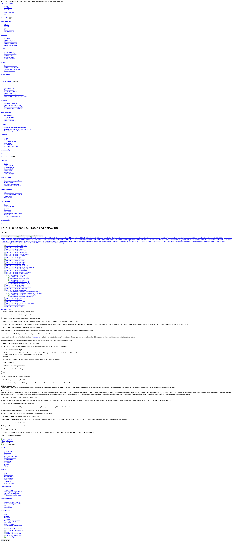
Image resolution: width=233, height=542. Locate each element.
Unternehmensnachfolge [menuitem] (11, 146)
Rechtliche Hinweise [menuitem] (10, 458)
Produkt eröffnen (9, 12)
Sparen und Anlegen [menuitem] (6, 112)
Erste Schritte (202, 238)
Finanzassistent (122, 238)
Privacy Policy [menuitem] (8, 459)
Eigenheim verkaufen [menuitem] (10, 45)
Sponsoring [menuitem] (7, 172)
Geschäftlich (8, 8)
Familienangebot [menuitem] (9, 31)
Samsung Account (37, 337)
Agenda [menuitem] (6, 208)
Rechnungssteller (62, 241)
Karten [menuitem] (6, 28)
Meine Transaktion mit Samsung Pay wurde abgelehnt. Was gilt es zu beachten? (26, 410)
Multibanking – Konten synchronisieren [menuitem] (15, 96)
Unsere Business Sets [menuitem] (10, 91)
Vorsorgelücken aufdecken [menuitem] (12, 69)
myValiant (12, 241)
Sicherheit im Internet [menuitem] (10, 456)
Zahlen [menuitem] (2, 84)
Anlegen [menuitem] (3, 48)
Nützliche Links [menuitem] (5, 447)
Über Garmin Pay (51, 239)
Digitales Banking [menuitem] (5, 74)
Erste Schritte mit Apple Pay (29, 238)
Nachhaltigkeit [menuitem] (8, 169)
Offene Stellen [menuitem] (8, 182)
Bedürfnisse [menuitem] (4, 134)
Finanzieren (188, 238)
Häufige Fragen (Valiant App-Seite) (144, 239)
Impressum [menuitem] (7, 461)
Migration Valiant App (180, 239)
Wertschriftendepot (150, 238)
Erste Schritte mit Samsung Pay (84, 241)
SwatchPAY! (5, 241)
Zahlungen (159, 238)
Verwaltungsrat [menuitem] (8, 165)
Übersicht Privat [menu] (5, 17)
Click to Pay (82, 238)
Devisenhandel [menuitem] (8, 144)
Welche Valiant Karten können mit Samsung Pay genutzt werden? (22, 318)
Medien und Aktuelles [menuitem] (6, 189)
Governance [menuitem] (7, 210)
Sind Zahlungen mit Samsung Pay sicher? (15, 380)
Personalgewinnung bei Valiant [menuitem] (13, 181)
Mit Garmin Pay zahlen (39, 239)
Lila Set (53, 243)
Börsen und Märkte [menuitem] (9, 58)
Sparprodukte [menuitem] (8, 115)
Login (6, 14)
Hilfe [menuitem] (5, 454)
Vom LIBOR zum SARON (32, 243)
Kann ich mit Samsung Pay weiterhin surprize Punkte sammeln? (21, 343)
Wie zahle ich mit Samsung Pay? (12, 350)
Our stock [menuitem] (7, 215)
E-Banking (108, 238)
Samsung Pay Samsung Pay (9, 236)
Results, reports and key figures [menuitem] (13, 213)
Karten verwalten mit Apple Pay (46, 238)
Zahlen (48, 243)
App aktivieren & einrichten (217, 241)
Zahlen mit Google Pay (107, 239)
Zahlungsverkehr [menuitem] (9, 30)
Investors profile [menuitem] (9, 206)
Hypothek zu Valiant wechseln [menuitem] (13, 108)
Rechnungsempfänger (178, 238)
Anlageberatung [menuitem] (9, 52)
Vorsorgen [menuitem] (3, 62)
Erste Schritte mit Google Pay (72, 239)
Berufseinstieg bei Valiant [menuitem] (11, 184)
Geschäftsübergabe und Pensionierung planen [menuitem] (17, 129)
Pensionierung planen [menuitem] (10, 66)
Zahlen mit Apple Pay (62, 238)
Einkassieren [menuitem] (8, 93)
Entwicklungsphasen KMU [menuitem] (12, 131)
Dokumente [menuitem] (7, 462)
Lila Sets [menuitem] (6, 25)
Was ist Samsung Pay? (9, 429)
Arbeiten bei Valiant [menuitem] (6, 177)
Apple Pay (17, 238)
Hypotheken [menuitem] (7, 38)
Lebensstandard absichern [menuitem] (11, 67)
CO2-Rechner (90, 238)
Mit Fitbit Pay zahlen (222, 238)
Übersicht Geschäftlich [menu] (7, 81)
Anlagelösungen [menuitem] (9, 117)
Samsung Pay (228, 239)
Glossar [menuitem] (6, 464)
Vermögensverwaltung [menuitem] (10, 54)
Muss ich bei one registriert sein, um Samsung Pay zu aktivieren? (21, 397)
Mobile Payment (192, 239)
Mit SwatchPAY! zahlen (174, 241)
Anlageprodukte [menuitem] (9, 57)
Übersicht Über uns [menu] (6, 156)
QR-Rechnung (33, 241)
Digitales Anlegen (100, 238)
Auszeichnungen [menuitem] (9, 173)
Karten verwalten (211, 238)
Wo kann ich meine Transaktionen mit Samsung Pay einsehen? (21, 416)
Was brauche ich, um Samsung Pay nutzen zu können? (18, 403)
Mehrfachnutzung (6, 243)
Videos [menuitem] (6, 466)
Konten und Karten (133, 238)
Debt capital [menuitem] (7, 211)
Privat (6, 6)
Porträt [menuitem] (6, 164)
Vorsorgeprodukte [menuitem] (9, 71)
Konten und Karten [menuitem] (6, 21)
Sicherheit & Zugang (17, 243)
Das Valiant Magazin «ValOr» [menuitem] (13, 194)
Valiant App (199, 241)
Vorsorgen (43, 243)
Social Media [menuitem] (8, 197)
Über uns (7, 9)
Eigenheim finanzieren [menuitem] (10, 42)
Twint (194, 241)
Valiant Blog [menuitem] (8, 196)
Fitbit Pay (195, 238)
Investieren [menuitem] (7, 143)
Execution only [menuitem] (8, 55)
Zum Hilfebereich (6, 309)
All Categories (5, 238)
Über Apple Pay (74, 238)
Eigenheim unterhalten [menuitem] (10, 43)
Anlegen (11, 238)
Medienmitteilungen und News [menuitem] (13, 193)
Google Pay (60, 239)
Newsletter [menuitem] (7, 453)
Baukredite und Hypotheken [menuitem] (12, 105)
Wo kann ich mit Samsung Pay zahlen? (14, 366)
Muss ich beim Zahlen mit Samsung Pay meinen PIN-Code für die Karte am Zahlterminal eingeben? (31, 359)
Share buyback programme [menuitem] (12, 216)
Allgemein (115, 238)
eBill (164, 238)
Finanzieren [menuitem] (4, 35)
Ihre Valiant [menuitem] (4, 160)
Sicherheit (142, 238)
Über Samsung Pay (135, 241)
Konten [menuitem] (6, 26)
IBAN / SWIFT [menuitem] (8, 451)
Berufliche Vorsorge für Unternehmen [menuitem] (15, 127)
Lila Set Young (59, 243)
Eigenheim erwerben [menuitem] (10, 40)
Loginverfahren (169, 239)
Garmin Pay (10, 239)
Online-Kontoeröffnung (22, 241)
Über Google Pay (119, 239)
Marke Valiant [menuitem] (8, 170)
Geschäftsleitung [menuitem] (9, 167)
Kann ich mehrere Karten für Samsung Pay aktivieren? (18, 311)
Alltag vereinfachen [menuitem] (10, 141)
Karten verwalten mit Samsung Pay (104, 241)
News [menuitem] (6, 205)
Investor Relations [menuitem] (5, 201)
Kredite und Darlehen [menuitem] (10, 103)
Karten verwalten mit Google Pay (91, 239)
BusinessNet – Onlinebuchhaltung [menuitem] (14, 95)
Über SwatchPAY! (186, 241)
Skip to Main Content (7, 3)
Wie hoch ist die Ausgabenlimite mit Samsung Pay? (17, 423)
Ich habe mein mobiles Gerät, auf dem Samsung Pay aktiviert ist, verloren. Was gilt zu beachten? (30, 334)
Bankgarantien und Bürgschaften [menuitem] (13, 107)
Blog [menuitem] (2, 78)
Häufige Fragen (129, 239)
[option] (15, 246)
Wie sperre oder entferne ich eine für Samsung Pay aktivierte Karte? (22, 327)
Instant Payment (160, 239)
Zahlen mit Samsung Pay (121, 241)
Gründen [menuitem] (6, 138)
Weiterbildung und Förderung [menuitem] (12, 185)
